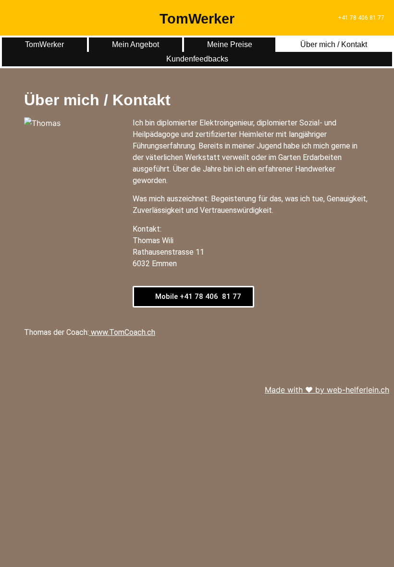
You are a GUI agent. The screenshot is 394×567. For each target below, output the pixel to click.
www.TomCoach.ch (123, 332)
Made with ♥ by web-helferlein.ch (327, 389)
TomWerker (197, 18)
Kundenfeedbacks (197, 59)
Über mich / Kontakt (333, 44)
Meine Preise (229, 44)
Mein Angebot (135, 44)
